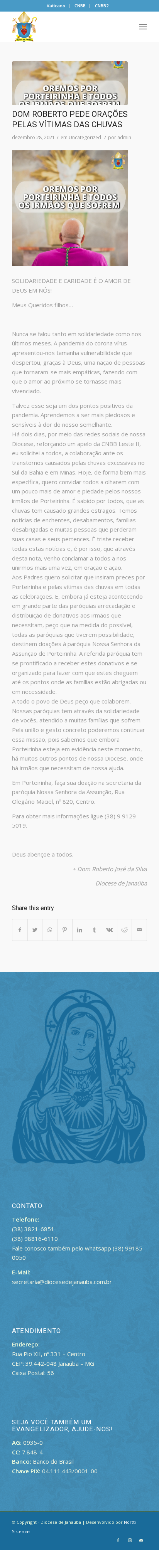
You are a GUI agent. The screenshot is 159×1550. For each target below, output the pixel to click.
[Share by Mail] (139, 930)
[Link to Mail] (141, 1540)
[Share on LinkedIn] (80, 930)
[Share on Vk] (109, 930)
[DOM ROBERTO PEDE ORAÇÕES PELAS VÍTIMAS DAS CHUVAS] (70, 83)
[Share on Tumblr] (94, 930)
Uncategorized (85, 137)
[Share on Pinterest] (65, 930)
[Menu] (143, 26)
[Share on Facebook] (19, 930)
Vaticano (56, 5)
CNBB (80, 5)
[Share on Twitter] (35, 930)
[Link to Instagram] (129, 1540)
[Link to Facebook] (118, 1540)
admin (124, 137)
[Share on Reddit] (124, 930)
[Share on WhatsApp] (49, 930)
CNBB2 (101, 5)
